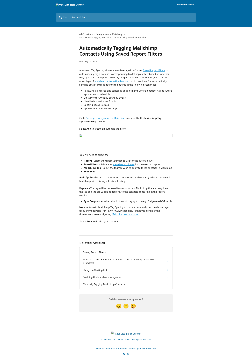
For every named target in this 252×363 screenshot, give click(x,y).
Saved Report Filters (154, 70)
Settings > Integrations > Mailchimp (105, 118)
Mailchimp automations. (125, 214)
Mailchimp (117, 34)
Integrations (103, 34)
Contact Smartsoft (185, 5)
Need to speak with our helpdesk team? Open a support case (126, 348)
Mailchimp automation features (112, 81)
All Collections (86, 34)
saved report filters (123, 164)
